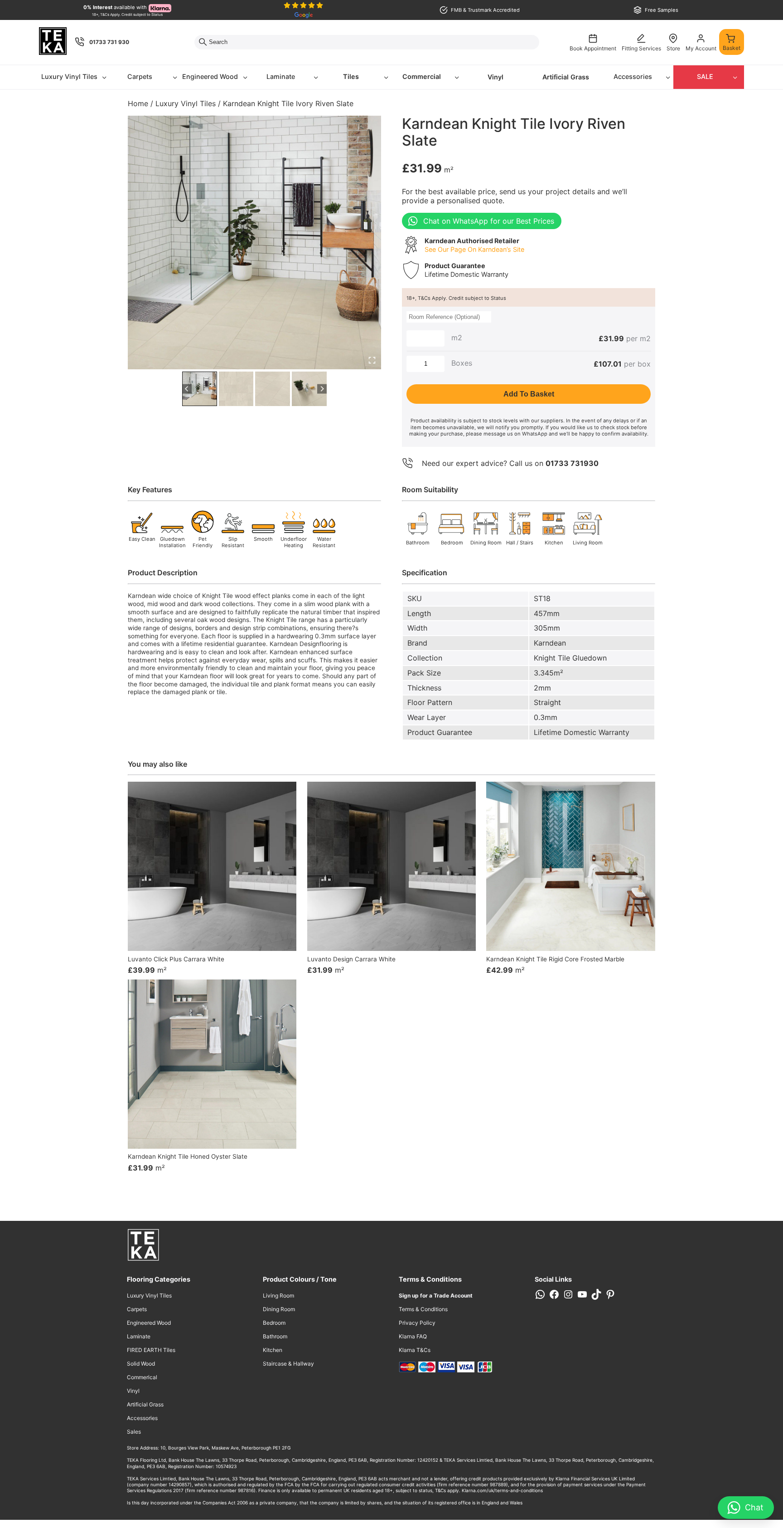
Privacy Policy (417, 1322)
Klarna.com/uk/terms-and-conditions (502, 1490)
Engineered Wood (210, 76)
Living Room (278, 1295)
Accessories (633, 76)
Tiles (351, 76)
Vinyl (495, 77)
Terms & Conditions (423, 1309)
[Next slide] (322, 389)
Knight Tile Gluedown (570, 657)
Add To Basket (528, 394)
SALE (705, 76)
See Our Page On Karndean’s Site (474, 249)
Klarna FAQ (413, 1336)
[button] (199, 389)
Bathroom (275, 1336)
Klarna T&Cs (414, 1350)
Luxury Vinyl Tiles (69, 76)
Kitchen (272, 1350)
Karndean (550, 642)
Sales (134, 1431)
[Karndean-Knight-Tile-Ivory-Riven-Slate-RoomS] (254, 242)
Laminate (280, 76)
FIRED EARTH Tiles (151, 1350)
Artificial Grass (565, 77)
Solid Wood (141, 1363)
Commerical (142, 1377)
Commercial (421, 76)
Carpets (139, 76)
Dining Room (279, 1309)
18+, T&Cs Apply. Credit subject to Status (456, 298)
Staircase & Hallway (288, 1363)
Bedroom (274, 1322)
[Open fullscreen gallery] (372, 360)
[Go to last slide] (187, 389)
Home (138, 103)
